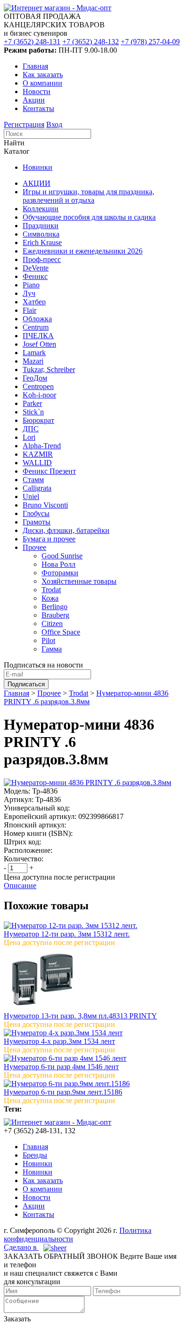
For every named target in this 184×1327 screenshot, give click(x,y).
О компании (42, 83)
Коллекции (41, 209)
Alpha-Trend (42, 446)
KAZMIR (38, 454)
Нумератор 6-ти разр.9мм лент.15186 (63, 1092)
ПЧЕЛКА (38, 336)
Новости (36, 91)
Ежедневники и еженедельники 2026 (82, 251)
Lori (29, 437)
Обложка (37, 319)
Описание (20, 886)
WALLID (37, 463)
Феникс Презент (49, 471)
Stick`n (33, 412)
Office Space (61, 632)
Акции (34, 100)
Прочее (34, 547)
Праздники (41, 226)
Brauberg (55, 615)
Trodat (51, 590)
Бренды (35, 1155)
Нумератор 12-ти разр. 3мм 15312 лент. (67, 934)
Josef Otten (39, 344)
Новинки (37, 167)
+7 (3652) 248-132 (90, 42)
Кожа (50, 598)
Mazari (33, 361)
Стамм (33, 480)
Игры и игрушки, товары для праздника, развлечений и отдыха (88, 196)
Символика (41, 234)
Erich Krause (42, 242)
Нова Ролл (58, 564)
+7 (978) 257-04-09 (150, 42)
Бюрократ (38, 420)
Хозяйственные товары (79, 581)
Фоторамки (60, 573)
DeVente (36, 268)
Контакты (38, 108)
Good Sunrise (62, 556)
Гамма (52, 649)
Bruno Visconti (45, 505)
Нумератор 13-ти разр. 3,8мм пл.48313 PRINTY (80, 1016)
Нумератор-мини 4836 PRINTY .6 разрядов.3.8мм (86, 697)
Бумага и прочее (49, 539)
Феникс (35, 276)
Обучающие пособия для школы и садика (89, 217)
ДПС (31, 429)
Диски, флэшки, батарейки (66, 530)
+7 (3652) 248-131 (32, 42)
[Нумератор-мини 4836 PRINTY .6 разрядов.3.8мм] (87, 783)
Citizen (52, 624)
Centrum (36, 327)
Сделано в (21, 1247)
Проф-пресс (42, 259)
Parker (32, 403)
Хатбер (34, 302)
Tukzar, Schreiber (49, 369)
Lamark (34, 353)
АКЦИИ (36, 183)
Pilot (48, 640)
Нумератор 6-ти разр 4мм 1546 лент (61, 1067)
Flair (29, 310)
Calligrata (37, 488)
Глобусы (36, 513)
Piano (31, 285)
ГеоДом (35, 378)
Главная (35, 66)
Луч (29, 293)
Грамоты (36, 522)
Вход (54, 124)
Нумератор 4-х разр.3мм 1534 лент (59, 1041)
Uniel (31, 497)
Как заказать (43, 75)
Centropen (38, 386)
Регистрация (24, 124)
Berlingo (54, 607)
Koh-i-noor (39, 395)
